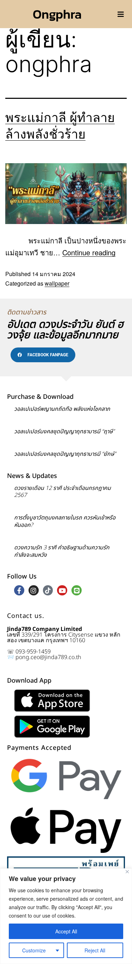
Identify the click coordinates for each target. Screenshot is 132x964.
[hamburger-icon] (120, 14)
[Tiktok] (48, 590)
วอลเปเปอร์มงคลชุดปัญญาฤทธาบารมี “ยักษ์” (65, 454)
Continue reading (88, 252)
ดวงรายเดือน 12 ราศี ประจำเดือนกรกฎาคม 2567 (62, 492)
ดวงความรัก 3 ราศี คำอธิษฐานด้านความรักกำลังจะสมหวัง (61, 551)
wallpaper (57, 283)
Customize (34, 950)
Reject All (94, 950)
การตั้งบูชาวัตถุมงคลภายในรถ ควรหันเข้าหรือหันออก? (64, 521)
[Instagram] (34, 590)
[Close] (127, 871)
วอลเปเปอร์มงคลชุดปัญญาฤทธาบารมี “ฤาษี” (64, 431)
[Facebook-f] (19, 590)
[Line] (76, 590)
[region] (66, 916)
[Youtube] (62, 590)
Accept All (66, 931)
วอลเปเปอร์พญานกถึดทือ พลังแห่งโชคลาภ (62, 409)
